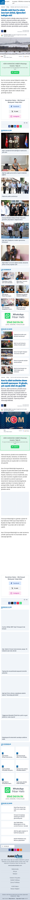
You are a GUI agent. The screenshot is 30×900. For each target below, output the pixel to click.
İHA (8, 56)
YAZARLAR (6, 846)
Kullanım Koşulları (15, 877)
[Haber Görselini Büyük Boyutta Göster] (15, 46)
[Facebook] (10, 850)
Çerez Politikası (15, 882)
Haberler (3, 7)
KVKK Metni (15, 886)
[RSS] (21, 850)
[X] (12, 850)
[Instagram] (15, 850)
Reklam (15, 874)
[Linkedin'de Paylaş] (15, 126)
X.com (16, 111)
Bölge (7, 7)
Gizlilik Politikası (15, 880)
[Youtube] (18, 850)
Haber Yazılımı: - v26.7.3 (15, 898)
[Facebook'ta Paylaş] (2, 31)
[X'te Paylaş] (5, 31)
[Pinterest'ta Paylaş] (18, 126)
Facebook (16, 106)
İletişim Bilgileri (15, 888)
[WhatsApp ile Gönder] (20, 126)
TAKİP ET (16, 72)
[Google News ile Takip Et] (26, 56)
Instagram (16, 116)
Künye (15, 871)
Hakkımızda (15, 869)
